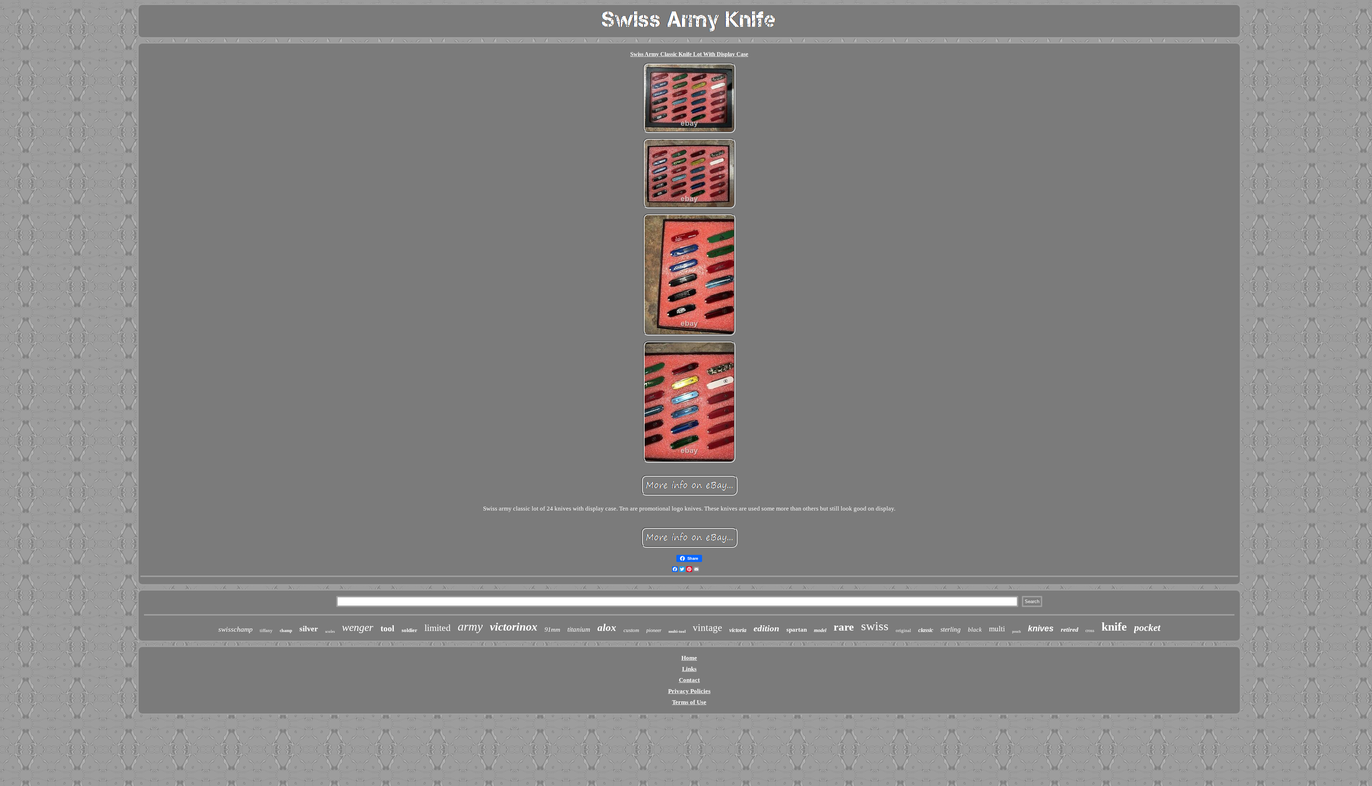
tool (387, 628)
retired (1069, 629)
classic (925, 630)
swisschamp (235, 629)
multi (997, 629)
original (903, 630)
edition (766, 628)
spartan (796, 629)
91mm (552, 629)
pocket (1147, 627)
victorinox (513, 626)
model (820, 630)
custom (631, 630)
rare (844, 627)
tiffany (266, 630)
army (470, 626)
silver (308, 628)
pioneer (653, 630)
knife (1114, 626)
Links (689, 669)
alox (606, 627)
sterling (950, 629)
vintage (707, 627)
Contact (689, 680)
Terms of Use (689, 702)
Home (689, 658)
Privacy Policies (689, 691)
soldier (409, 630)
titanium (578, 629)
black (975, 629)
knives (1041, 628)
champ (286, 630)
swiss (875, 626)
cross (1089, 630)
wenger (357, 627)
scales (330, 631)
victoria (737, 630)
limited (437, 628)
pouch (1016, 631)
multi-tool (677, 631)
